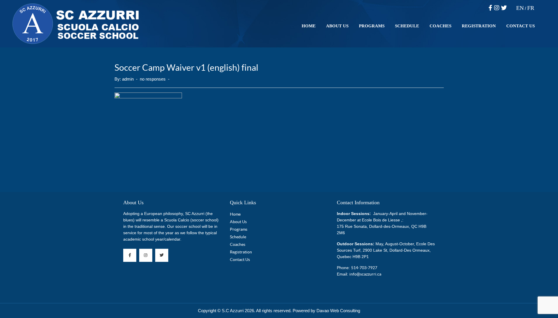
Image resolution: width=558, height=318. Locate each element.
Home (309, 26)
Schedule (407, 26)
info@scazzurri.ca (365, 274)
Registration (479, 26)
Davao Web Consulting (338, 310)
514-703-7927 (364, 267)
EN (520, 8)
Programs (371, 26)
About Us (337, 26)
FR (530, 8)
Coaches (440, 26)
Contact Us (520, 26)
